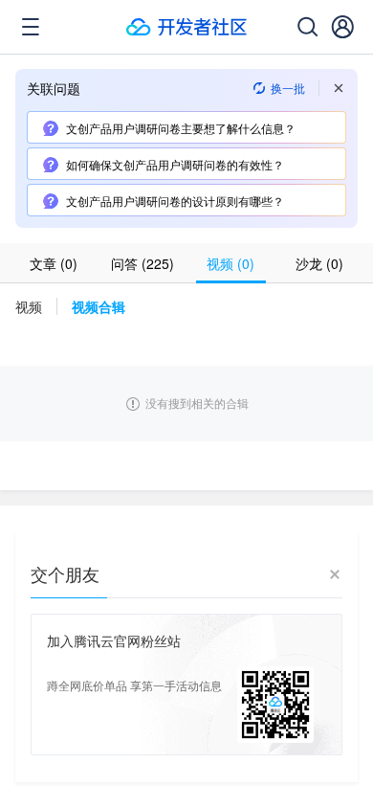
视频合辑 (98, 306)
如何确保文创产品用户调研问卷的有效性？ (175, 164)
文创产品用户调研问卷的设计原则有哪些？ (175, 200)
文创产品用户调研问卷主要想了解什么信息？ (181, 128)
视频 (28, 306)
